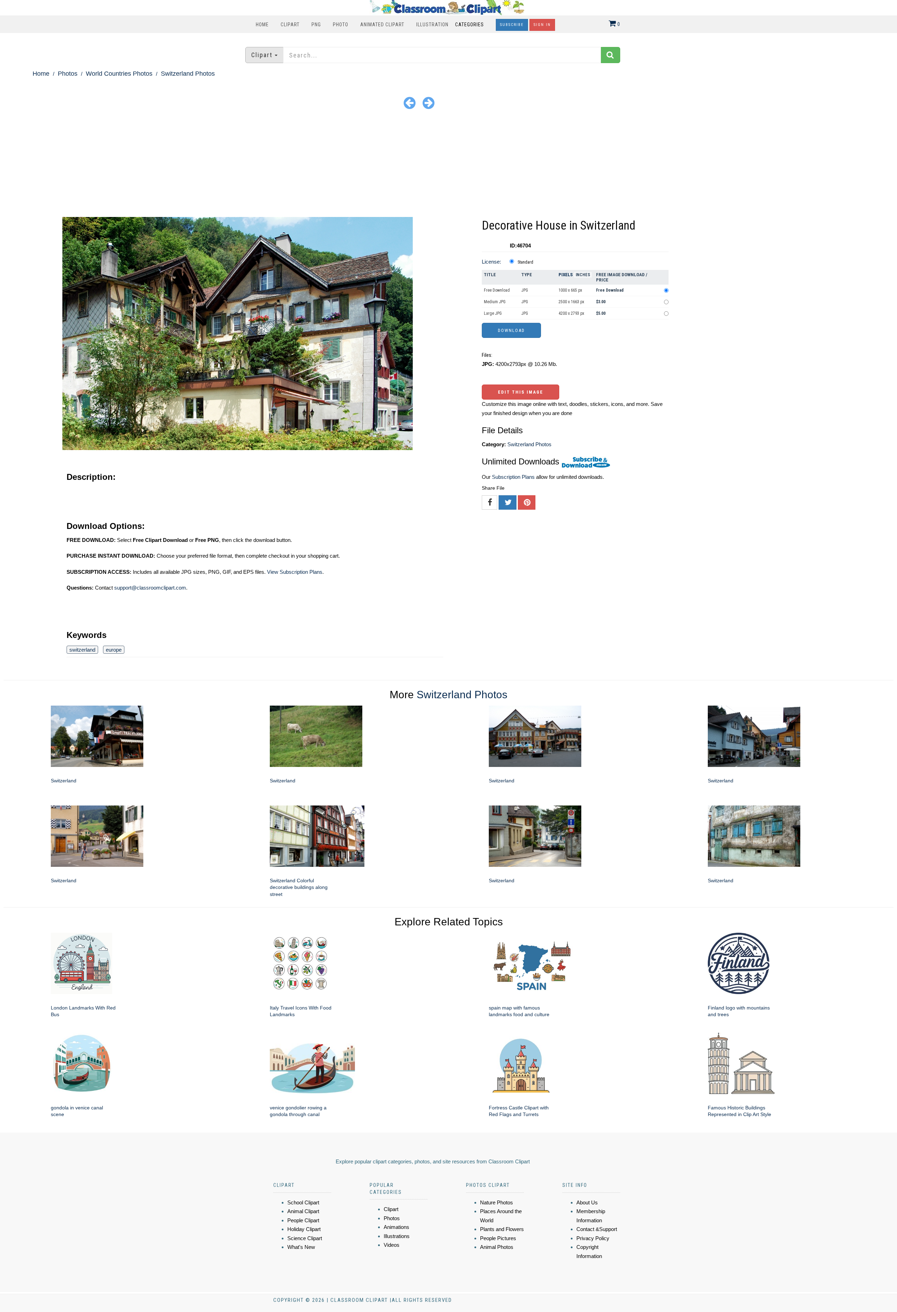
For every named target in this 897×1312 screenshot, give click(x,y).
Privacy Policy (592, 1238)
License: (491, 262)
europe (114, 650)
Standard (525, 262)
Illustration (432, 24)
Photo (340, 24)
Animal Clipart (303, 1211)
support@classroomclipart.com (150, 588)
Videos (391, 1245)
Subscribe (512, 24)
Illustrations (397, 1236)
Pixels (566, 274)
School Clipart (303, 1202)
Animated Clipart (382, 24)
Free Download (497, 290)
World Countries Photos (119, 73)
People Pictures (498, 1238)
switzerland (82, 650)
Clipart (290, 24)
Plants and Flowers (502, 1229)
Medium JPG (495, 301)
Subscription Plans (513, 477)
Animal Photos (496, 1247)
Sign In (542, 24)
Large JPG (493, 313)
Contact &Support (596, 1229)
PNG (316, 24)
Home (262, 24)
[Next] (428, 102)
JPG (524, 290)
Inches (583, 274)
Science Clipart (304, 1238)
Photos (67, 73)
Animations (396, 1227)
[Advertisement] (448, 164)
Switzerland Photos (188, 73)
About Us (587, 1202)
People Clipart (303, 1220)
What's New (301, 1247)
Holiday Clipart (304, 1229)
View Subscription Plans (294, 572)
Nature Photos (496, 1202)
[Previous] (410, 102)
